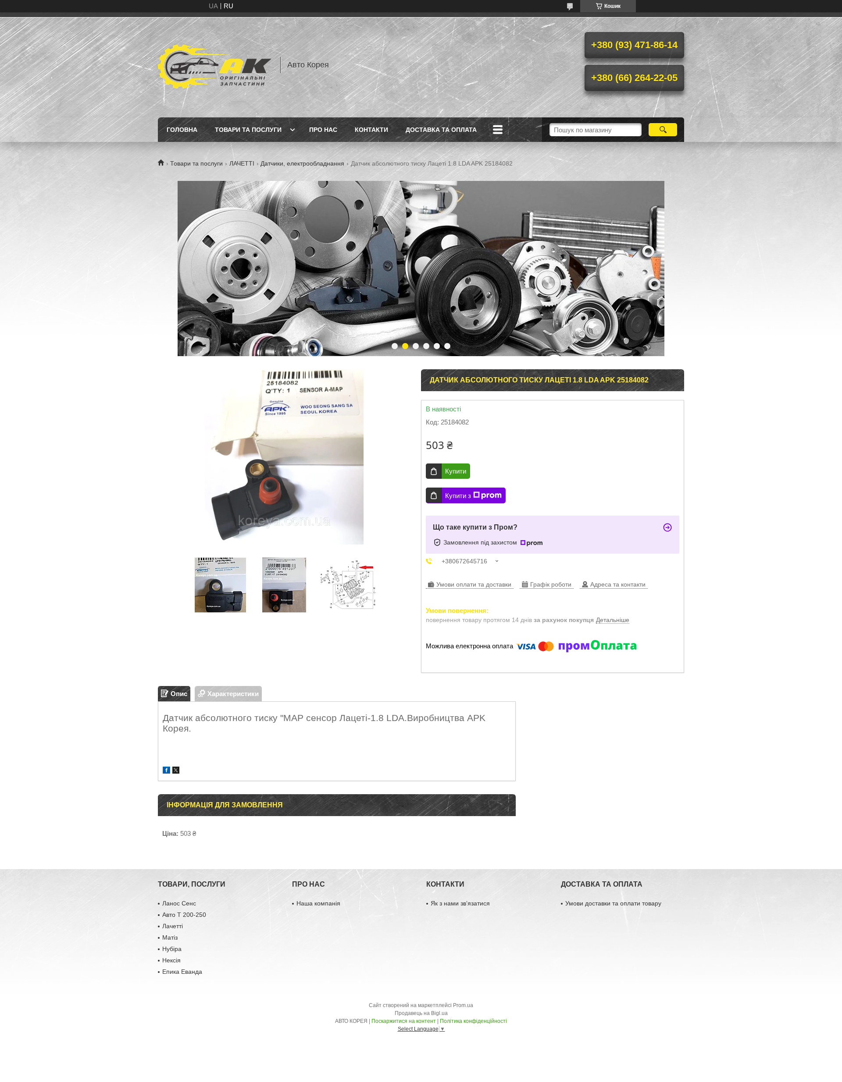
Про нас (323, 129)
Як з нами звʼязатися (460, 903)
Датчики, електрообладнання (302, 163)
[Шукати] (663, 129)
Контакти (371, 129)
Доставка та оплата (441, 129)
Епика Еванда (182, 971)
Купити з (458, 495)
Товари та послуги (248, 129)
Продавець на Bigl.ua (421, 1013)
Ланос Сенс (179, 903)
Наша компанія (318, 903)
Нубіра (172, 948)
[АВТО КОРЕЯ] (215, 65)
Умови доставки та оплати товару (613, 903)
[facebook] (166, 771)
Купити (455, 471)
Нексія (171, 960)
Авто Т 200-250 (184, 914)
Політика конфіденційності (473, 1021)
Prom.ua (463, 1005)
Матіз (170, 937)
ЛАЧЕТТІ (241, 163)
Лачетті (172, 926)
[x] (175, 771)
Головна (182, 129)
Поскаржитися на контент (403, 1021)
